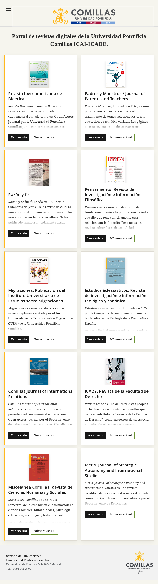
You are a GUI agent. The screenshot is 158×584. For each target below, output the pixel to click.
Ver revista (19, 137)
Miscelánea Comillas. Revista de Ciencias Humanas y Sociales (40, 489)
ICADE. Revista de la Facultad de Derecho (117, 393)
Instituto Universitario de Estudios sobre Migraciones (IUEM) (41, 318)
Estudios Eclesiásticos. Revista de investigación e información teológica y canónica (115, 296)
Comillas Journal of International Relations (41, 393)
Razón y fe (18, 194)
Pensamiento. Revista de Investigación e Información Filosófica (113, 195)
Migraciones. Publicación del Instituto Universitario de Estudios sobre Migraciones (36, 296)
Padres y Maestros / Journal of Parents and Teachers (115, 96)
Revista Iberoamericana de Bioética (35, 96)
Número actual (44, 137)
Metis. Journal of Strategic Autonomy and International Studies (113, 470)
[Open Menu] (8, 10)
